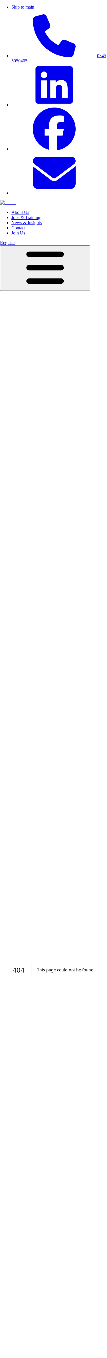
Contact (18, 227)
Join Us (18, 232)
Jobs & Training (25, 217)
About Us (20, 212)
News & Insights (26, 222)
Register (7, 242)
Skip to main (22, 7)
